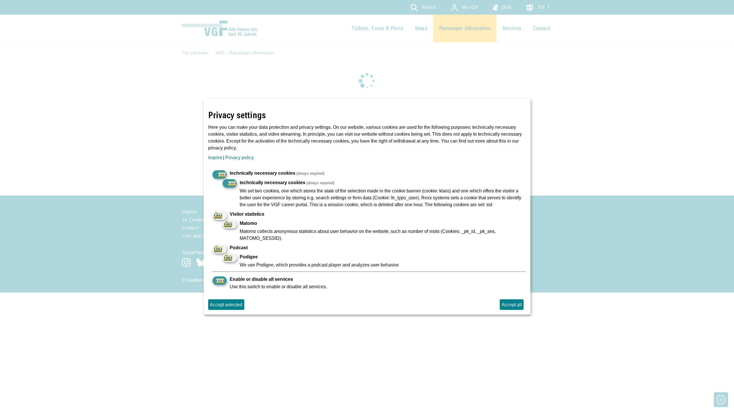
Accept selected (226, 304)
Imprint (215, 157)
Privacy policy (239, 157)
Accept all (512, 304)
